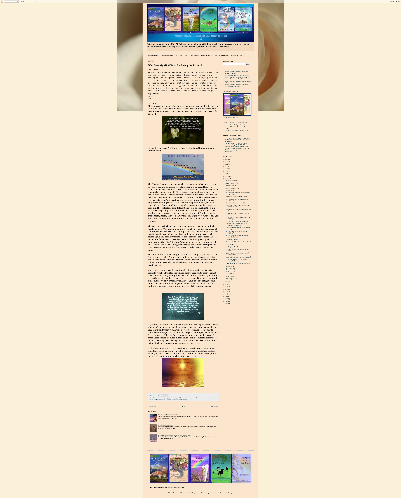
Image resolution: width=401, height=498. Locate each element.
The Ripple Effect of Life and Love (236, 203)
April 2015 (229, 274)
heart (194, 398)
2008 (226, 296)
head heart (183, 398)
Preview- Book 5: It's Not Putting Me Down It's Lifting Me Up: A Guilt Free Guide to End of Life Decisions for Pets (237, 145)
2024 (226, 159)
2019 (226, 169)
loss (205, 398)
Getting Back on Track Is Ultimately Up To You (238, 228)
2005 (226, 304)
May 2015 (229, 271)
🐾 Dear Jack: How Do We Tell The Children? (236, 232)
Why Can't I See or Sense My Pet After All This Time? (238, 206)
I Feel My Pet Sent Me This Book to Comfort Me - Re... (237, 199)
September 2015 (231, 188)
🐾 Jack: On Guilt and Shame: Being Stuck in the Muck (237, 236)
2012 (226, 286)
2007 (226, 299)
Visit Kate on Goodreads (192, 55)
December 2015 (231, 181)
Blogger (230, 493)
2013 (226, 284)
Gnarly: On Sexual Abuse (165, 425)
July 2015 (229, 266)
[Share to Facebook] (165, 395)
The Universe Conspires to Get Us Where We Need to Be (175, 435)
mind (208, 398)
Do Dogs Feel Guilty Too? (234, 247)
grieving (170, 398)
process (151, 399)
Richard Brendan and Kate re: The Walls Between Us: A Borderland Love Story (237, 78)
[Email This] (159, 395)
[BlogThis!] (161, 395)
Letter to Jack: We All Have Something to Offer (238, 249)
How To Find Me (231, 244)
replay (171, 399)
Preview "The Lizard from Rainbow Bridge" (236, 127)
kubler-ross (199, 398)
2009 (226, 294)
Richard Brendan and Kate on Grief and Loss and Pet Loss (237, 72)
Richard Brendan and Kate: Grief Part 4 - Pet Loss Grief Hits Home (237, 85)
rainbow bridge (158, 399)
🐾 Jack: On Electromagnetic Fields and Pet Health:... (238, 193)
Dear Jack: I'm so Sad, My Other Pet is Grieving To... (238, 218)
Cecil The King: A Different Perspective (238, 263)
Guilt (175, 398)
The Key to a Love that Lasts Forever (169, 415)
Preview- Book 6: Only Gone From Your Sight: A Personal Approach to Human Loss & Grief (237, 150)
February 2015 (231, 279)
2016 (226, 176)
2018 (226, 171)
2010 (226, 291)
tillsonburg (216, 493)
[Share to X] (163, 395)
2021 (226, 164)
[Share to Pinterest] (167, 395)
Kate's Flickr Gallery (206, 55)
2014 (226, 282)
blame (155, 398)
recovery (166, 399)
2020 (226, 166)
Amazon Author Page (236, 55)
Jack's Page (179, 55)
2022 (226, 161)
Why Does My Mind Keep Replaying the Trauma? (238, 210)
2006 (226, 301)
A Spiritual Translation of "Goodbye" (237, 196)
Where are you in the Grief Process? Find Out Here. (237, 253)
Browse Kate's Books (167, 55)
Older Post (214, 407)
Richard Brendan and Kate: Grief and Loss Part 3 (238, 81)
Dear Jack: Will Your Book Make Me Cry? (238, 257)
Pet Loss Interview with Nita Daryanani (237, 75)
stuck (180, 399)
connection (160, 398)
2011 (226, 289)
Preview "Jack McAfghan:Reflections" (236, 125)
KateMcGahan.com (153, 55)
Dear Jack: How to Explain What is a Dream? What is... (237, 260)
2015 (226, 178)
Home (184, 407)
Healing (189, 398)
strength (175, 399)
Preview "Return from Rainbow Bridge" (237, 130)
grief (165, 398)
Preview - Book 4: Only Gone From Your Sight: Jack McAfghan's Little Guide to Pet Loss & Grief (237, 139)
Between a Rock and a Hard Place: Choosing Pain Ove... (236, 224)
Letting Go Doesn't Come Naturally (237, 221)
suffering (185, 399)
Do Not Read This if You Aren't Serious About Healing (238, 214)
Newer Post (152, 407)
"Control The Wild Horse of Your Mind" (238, 242)
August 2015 (230, 190)
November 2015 (231, 183)
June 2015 (229, 269)
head (178, 398)
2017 (226, 174)
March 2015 (230, 276)
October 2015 (230, 185)
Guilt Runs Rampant (232, 239)
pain (211, 398)
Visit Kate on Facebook (221, 55)
